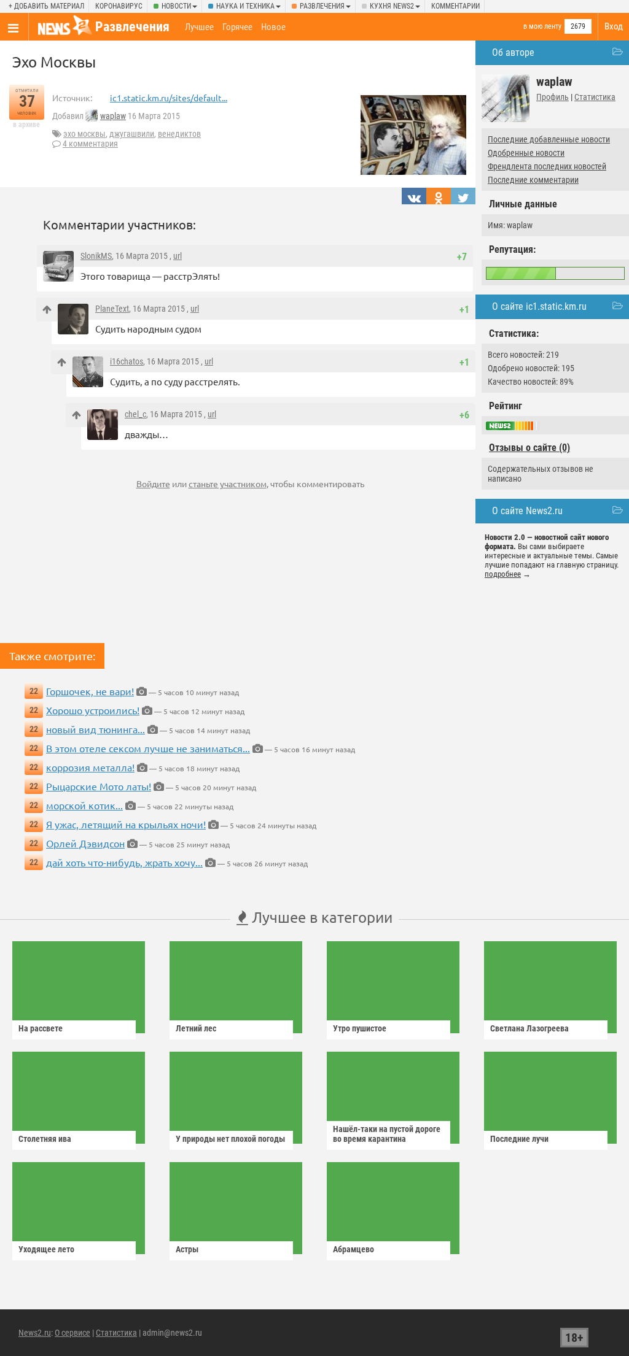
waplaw (113, 116)
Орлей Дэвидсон (85, 843)
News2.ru (34, 1333)
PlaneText (112, 309)
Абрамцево (353, 1249)
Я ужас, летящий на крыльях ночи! (126, 824)
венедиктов (179, 134)
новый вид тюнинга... (95, 729)
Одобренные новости (526, 153)
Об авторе (513, 52)
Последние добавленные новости (549, 139)
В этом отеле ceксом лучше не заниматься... (148, 748)
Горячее (237, 27)
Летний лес (196, 1028)
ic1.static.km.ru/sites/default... (168, 97)
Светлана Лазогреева (529, 1028)
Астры (187, 1249)
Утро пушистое (359, 1028)
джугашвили (131, 134)
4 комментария (90, 143)
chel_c (135, 414)
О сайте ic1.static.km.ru (539, 306)
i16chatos (126, 361)
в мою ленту (542, 26)
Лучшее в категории (320, 917)
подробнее (503, 574)
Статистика (594, 97)
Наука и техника (245, 6)
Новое (273, 27)
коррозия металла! (90, 767)
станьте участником (228, 483)
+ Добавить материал (46, 6)
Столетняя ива (44, 1139)
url (177, 256)
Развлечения (322, 6)
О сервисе (72, 1333)
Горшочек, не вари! (90, 691)
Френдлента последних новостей (547, 166)
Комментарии (455, 6)
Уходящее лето (46, 1249)
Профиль (552, 97)
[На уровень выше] (47, 310)
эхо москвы (84, 134)
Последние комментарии (533, 180)
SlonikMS (96, 256)
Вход (613, 26)
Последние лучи (519, 1139)
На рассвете (40, 1028)
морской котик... (84, 805)
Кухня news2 (392, 6)
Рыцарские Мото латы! (98, 786)
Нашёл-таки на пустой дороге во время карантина (386, 1134)
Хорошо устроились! (92, 710)
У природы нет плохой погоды (230, 1139)
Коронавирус (119, 6)
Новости (176, 6)
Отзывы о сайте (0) (529, 447)
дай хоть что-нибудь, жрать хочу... (124, 862)
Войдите (153, 483)
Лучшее (199, 27)
